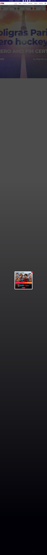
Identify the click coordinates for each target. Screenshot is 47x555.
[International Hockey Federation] (6, 3)
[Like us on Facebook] (23, 1)
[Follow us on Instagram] (29, 1)
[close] (32, 272)
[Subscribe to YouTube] (25, 1)
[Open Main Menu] (45, 3)
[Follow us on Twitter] (27, 1)
